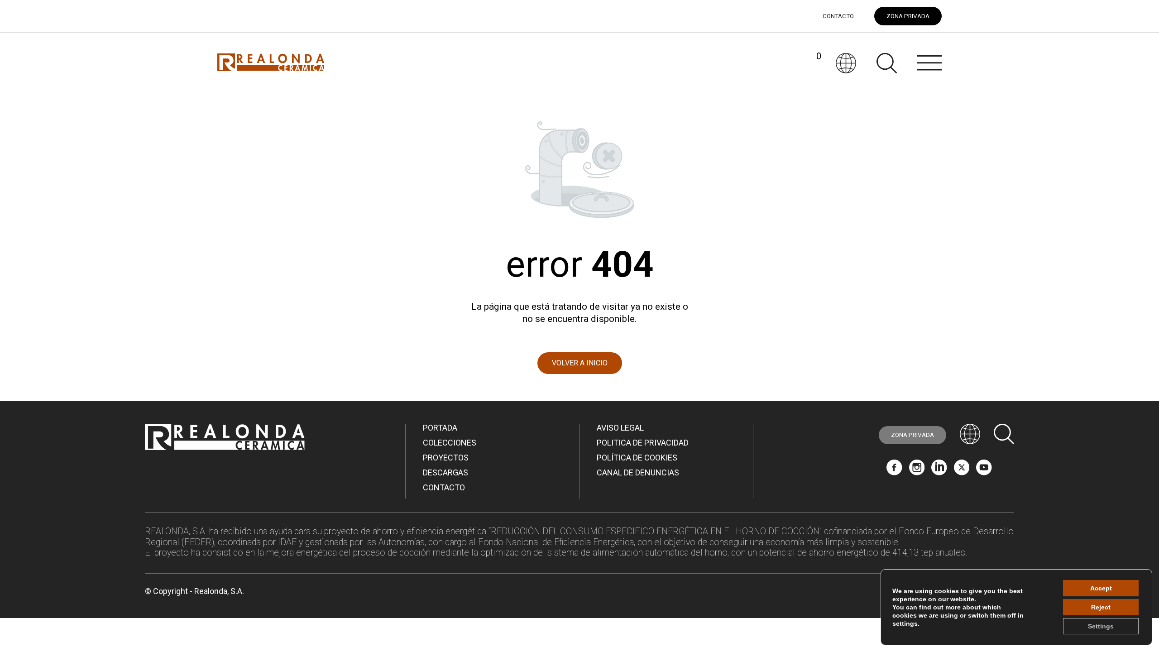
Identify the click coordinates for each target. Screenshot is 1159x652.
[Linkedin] (939, 471)
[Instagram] (917, 471)
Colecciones (449, 442)
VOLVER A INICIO (580, 363)
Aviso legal (620, 427)
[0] (808, 63)
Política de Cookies (637, 457)
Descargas (445, 472)
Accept (1101, 588)
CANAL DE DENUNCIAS (638, 472)
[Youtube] (984, 471)
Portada (440, 427)
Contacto (838, 16)
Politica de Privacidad (643, 442)
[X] (962, 471)
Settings (1101, 626)
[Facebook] (894, 471)
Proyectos (446, 457)
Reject (1101, 607)
